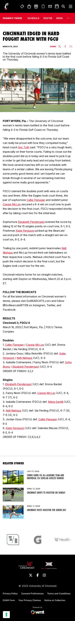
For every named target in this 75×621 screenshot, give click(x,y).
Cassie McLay (12, 204)
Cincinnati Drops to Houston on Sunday (46, 492)
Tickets (22, 6)
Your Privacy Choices (29, 600)
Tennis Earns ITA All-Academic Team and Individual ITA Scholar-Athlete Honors (45, 477)
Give (36, 6)
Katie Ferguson (25, 230)
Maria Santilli (55, 401)
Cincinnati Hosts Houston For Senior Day (46, 510)
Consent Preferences (32, 593)
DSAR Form (9, 600)
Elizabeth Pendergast (31, 222)
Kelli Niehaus (24, 358)
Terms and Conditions (58, 593)
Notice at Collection (54, 600)
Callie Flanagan (36, 200)
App (43, 6)
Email (50, 6)
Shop (29, 6)
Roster (48, 18)
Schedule (33, 18)
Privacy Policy (10, 593)
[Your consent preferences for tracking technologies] (6, 614)
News (59, 18)
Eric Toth (23, 147)
